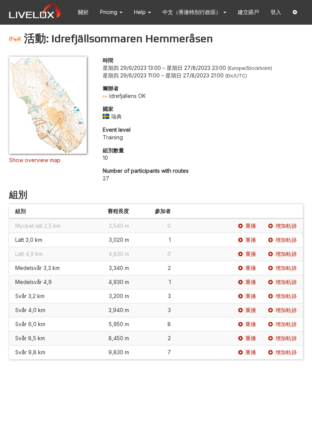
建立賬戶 (248, 12)
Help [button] (140, 12)
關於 (83, 12)
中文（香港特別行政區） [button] (192, 12)
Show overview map (34, 160)
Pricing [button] (109, 12)
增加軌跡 (286, 225)
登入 (276, 12)
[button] (295, 12)
